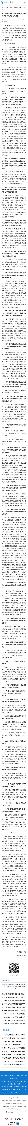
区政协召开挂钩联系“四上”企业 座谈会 (20, 987)
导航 (25, 2)
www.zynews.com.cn (11, 1100)
